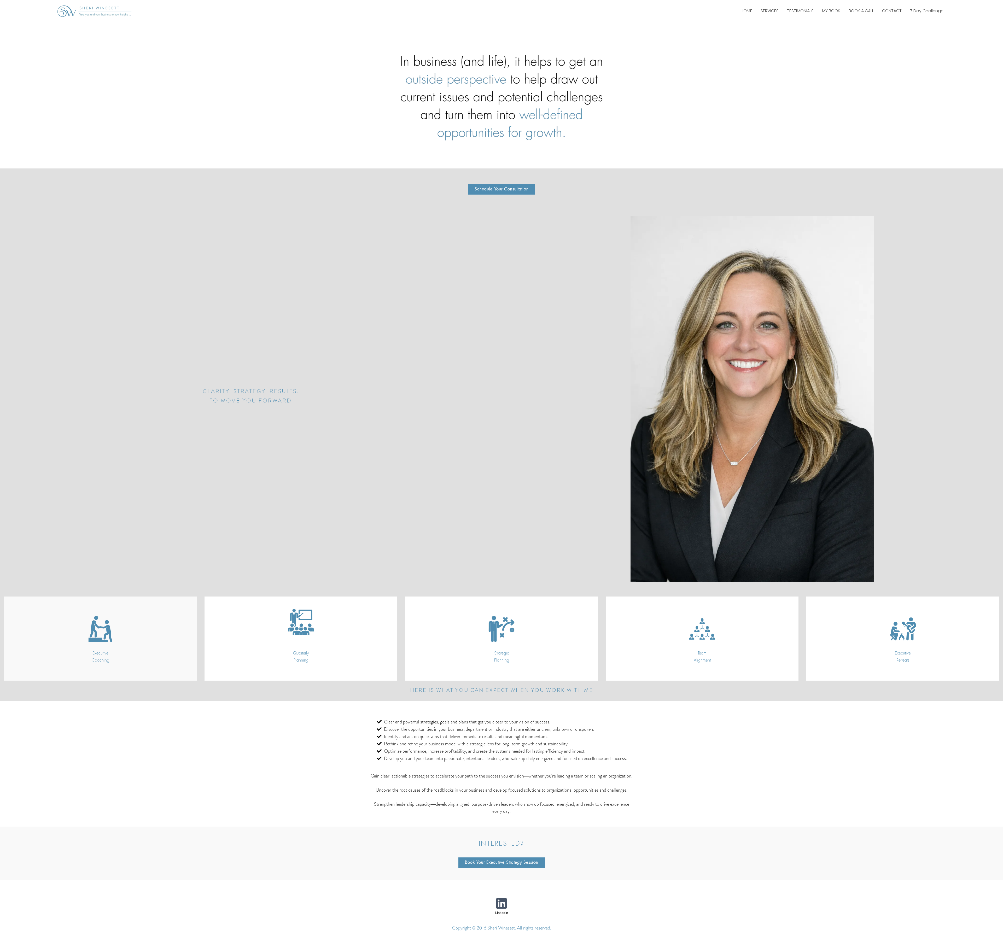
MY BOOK (831, 11)
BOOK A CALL (861, 11)
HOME (746, 11)
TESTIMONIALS (800, 11)
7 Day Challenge (926, 11)
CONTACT (892, 11)
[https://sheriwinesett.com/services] (100, 629)
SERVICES (770, 11)
